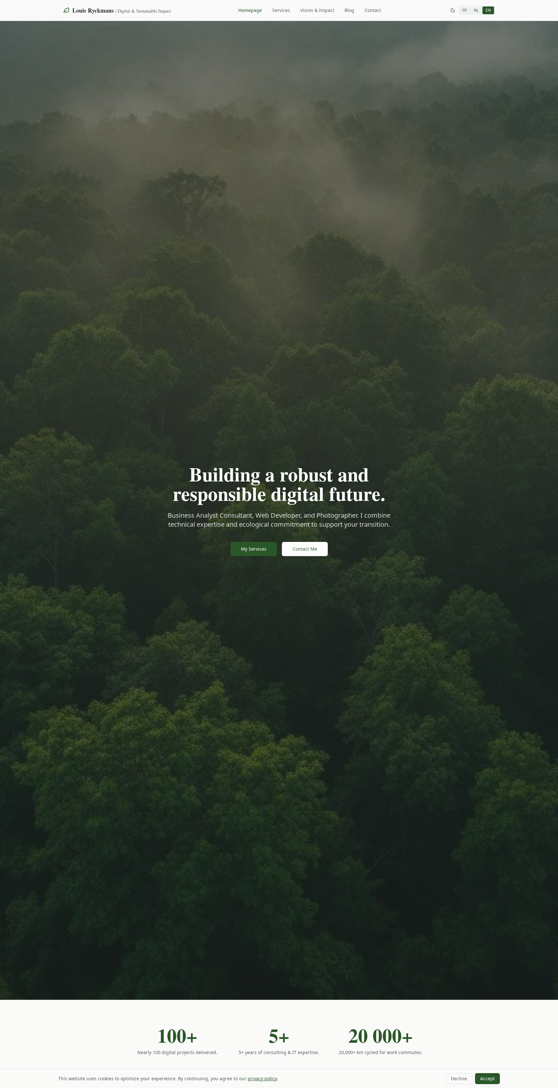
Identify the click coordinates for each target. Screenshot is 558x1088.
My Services (253, 549)
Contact (373, 10)
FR (464, 10)
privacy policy (262, 1078)
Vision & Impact (317, 10)
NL (476, 10)
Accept (487, 1078)
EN (488, 10)
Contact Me (305, 549)
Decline (459, 1078)
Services (281, 10)
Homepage (250, 10)
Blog (349, 10)
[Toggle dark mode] (452, 10)
